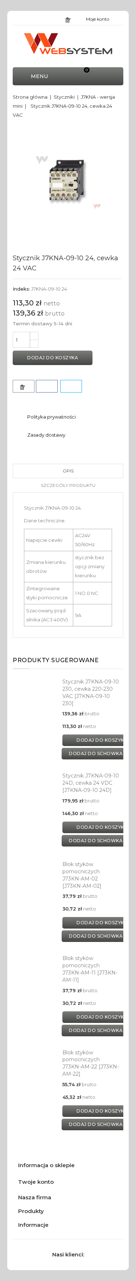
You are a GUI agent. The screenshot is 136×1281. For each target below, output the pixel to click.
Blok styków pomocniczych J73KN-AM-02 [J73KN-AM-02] (82, 875)
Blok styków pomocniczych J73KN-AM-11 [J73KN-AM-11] (90, 969)
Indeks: (21, 289)
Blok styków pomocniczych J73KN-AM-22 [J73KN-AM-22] (90, 1063)
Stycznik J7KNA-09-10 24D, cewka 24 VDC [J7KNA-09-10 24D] (90, 782)
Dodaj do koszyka (52, 357)
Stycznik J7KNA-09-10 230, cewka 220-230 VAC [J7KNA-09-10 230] (90, 692)
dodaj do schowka (96, 753)
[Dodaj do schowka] (23, 386)
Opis (68, 471)
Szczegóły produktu (68, 485)
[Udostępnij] (46, 386)
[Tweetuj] (71, 386)
